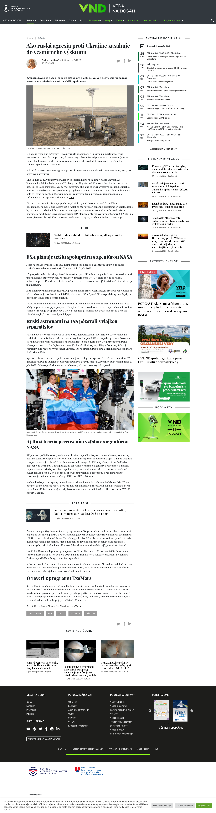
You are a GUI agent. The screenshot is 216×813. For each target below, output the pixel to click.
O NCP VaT (73, 702)
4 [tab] (173, 723)
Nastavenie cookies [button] (162, 805)
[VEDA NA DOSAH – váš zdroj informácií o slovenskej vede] (107, 8)
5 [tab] (177, 723)
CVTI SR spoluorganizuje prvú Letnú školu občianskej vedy (160, 360)
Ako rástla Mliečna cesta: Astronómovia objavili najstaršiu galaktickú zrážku (170, 220)
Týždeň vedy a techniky (121, 722)
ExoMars (52, 203)
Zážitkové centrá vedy (78, 710)
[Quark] (180, 711)
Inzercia (30, 714)
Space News (41, 334)
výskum (91, 613)
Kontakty (30, 706)
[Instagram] (51, 729)
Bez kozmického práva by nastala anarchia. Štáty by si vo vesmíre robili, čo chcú (116, 665)
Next (191, 710)
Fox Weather (64, 458)
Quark (71, 714)
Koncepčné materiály (78, 726)
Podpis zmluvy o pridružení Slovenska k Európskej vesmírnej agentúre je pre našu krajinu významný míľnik (80, 671)
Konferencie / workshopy (121, 734)
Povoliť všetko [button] (204, 805)
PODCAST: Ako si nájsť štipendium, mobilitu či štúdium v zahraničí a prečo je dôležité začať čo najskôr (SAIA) (163, 308)
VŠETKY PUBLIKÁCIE (171, 727)
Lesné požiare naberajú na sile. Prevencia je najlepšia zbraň (169, 205)
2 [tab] (164, 723)
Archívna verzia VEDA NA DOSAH (44, 739)
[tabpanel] (161, 711)
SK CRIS (72, 718)
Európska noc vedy (119, 726)
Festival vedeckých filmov (122, 710)
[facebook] (124, 61)
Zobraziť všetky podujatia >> (163, 149)
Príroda (41, 38)
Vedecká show (117, 730)
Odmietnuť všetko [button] (185, 805)
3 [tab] (168, 723)
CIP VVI (71, 722)
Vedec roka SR (117, 718)
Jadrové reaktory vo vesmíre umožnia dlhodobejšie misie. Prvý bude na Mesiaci (42, 665)
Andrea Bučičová (44, 672)
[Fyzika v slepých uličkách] (161, 711)
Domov (29, 38)
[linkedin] (129, 61)
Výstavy (114, 714)
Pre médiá (31, 710)
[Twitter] (40, 729)
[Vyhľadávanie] (212, 20)
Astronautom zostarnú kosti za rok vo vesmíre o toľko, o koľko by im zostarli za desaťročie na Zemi (91, 511)
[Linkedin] (58, 729)
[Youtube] (28, 729)
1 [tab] (159, 723)
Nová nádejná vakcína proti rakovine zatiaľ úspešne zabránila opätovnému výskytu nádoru (170, 188)
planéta (75, 613)
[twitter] (118, 61)
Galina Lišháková (50, 60)
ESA (50, 613)
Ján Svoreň (172, 176)
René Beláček (173, 251)
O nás (29, 702)
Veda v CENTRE (117, 702)
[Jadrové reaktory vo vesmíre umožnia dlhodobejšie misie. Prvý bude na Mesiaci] (42, 649)
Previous (149, 710)
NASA (61, 613)
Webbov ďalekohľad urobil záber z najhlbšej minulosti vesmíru (89, 236)
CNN (71, 197)
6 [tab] (181, 723)
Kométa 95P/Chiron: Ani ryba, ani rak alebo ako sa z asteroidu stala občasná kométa (170, 169)
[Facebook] (46, 729)
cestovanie (35, 613)
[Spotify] (34, 729)
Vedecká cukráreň (118, 706)
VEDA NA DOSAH (73, 518)
